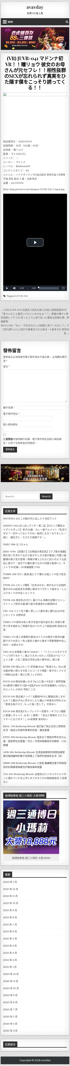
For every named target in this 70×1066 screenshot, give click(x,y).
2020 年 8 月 (10, 1002)
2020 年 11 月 (10, 981)
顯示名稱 (9, 407)
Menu (10, 22)
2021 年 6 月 (10, 931)
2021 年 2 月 (10, 960)
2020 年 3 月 (10, 1030)
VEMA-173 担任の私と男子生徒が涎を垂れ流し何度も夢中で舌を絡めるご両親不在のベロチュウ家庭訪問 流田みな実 (35, 626)
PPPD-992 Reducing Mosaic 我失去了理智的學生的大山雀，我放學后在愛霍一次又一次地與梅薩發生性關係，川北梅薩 (34, 741)
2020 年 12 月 (11, 974)
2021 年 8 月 (10, 917)
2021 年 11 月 (10, 896)
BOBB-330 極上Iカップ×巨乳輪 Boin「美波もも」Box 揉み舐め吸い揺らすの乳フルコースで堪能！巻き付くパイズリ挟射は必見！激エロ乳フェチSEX (34, 670)
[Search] (67, 21)
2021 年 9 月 (10, 910)
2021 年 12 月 (10, 889)
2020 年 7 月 (10, 1009)
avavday (35, 7)
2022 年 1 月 (10, 882)
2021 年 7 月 (10, 924)
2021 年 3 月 (10, 952)
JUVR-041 (22, 296)
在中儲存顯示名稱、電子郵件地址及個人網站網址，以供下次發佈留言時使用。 (32, 441)
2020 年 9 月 (10, 995)
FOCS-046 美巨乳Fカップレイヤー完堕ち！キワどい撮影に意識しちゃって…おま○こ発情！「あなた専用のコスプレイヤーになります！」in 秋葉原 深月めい (35, 715)
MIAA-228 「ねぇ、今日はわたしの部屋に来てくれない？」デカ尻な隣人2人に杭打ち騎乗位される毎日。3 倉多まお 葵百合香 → (35, 329)
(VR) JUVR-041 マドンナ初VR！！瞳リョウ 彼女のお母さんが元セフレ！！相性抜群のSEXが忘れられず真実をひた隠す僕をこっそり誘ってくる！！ (35, 73)
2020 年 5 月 (10, 1016)
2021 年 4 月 (10, 945)
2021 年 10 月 (10, 903)
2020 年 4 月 (10, 1023)
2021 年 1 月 (10, 966)
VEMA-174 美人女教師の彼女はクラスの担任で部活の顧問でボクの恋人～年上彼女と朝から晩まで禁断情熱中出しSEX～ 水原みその (34, 640)
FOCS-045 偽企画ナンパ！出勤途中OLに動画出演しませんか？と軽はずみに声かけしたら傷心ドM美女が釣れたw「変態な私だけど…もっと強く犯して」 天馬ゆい (34, 700)
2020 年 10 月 (11, 988)
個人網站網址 (10, 424)
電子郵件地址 (11, 413)
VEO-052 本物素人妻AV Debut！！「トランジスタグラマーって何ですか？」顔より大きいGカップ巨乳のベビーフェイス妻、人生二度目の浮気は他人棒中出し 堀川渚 (35, 655)
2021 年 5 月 (10, 938)
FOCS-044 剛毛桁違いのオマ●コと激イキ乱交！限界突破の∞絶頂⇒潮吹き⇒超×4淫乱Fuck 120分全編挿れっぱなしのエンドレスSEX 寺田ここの (35, 685)
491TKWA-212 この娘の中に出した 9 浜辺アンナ (30, 518)
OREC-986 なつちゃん (15, 544)
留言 (6, 366)
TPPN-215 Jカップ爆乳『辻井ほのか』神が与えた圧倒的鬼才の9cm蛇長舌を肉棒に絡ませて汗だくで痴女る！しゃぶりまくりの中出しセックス (34, 589)
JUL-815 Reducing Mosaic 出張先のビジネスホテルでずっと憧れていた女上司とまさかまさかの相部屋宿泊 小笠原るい (35, 778)
